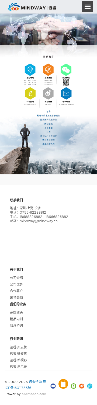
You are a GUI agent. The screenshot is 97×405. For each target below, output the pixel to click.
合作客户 (16, 291)
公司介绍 (16, 278)
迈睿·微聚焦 (18, 354)
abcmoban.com (34, 394)
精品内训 (16, 319)
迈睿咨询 (35, 382)
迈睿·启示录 (18, 367)
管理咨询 (16, 326)
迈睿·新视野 (18, 360)
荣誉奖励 (16, 297)
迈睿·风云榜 (18, 347)
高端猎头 (16, 313)
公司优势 (16, 284)
